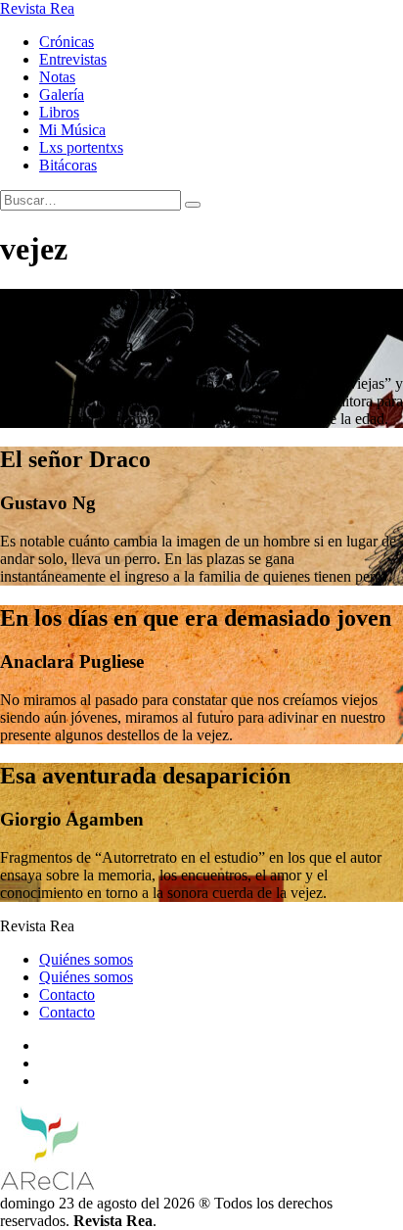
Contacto (67, 994)
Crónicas (66, 41)
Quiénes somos (86, 959)
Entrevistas (73, 59)
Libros (59, 112)
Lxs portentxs (81, 147)
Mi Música (72, 129)
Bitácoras (68, 165)
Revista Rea (37, 8)
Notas (57, 77)
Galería (61, 94)
